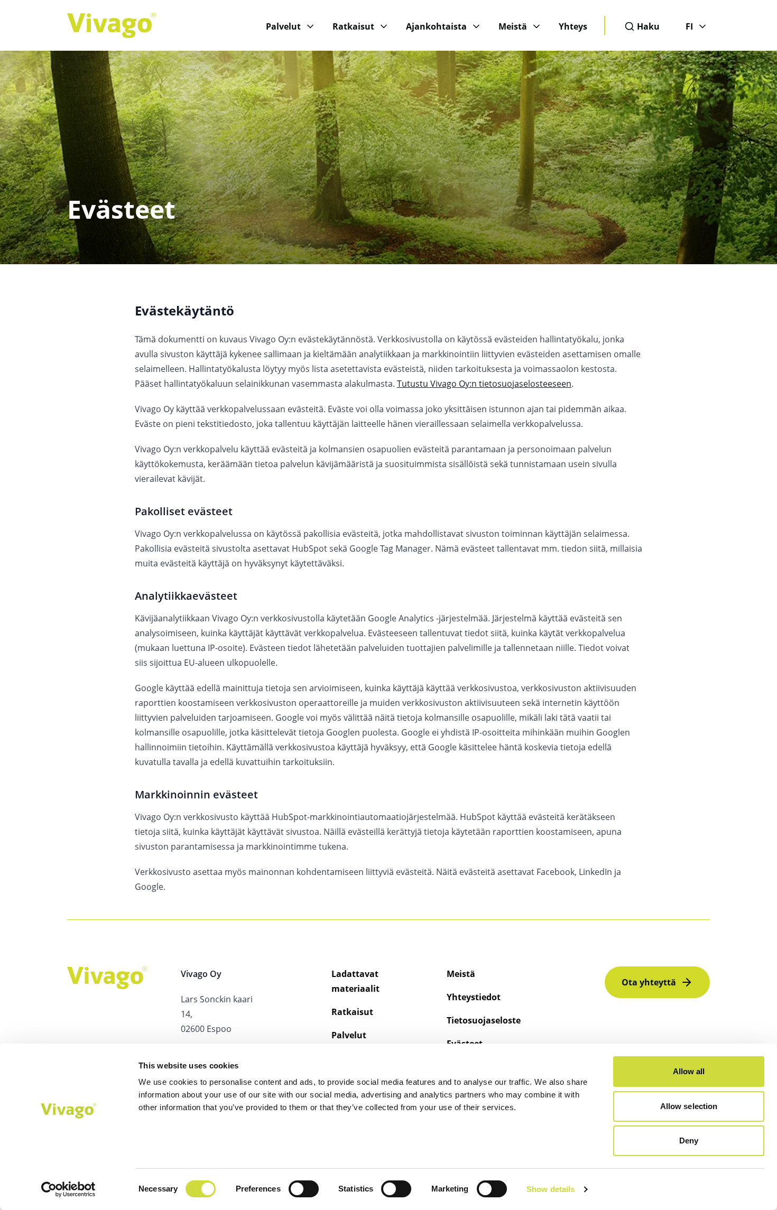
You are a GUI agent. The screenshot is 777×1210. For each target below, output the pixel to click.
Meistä (512, 26)
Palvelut (283, 26)
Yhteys (573, 26)
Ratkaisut (353, 26)
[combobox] (645, 26)
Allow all (689, 1071)
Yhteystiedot (474, 997)
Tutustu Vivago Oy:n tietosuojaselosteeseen (484, 383)
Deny (688, 1140)
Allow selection (689, 1106)
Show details (550, 1189)
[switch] (304, 1188)
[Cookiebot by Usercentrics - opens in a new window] (68, 1189)
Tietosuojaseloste (484, 1020)
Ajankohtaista (436, 26)
